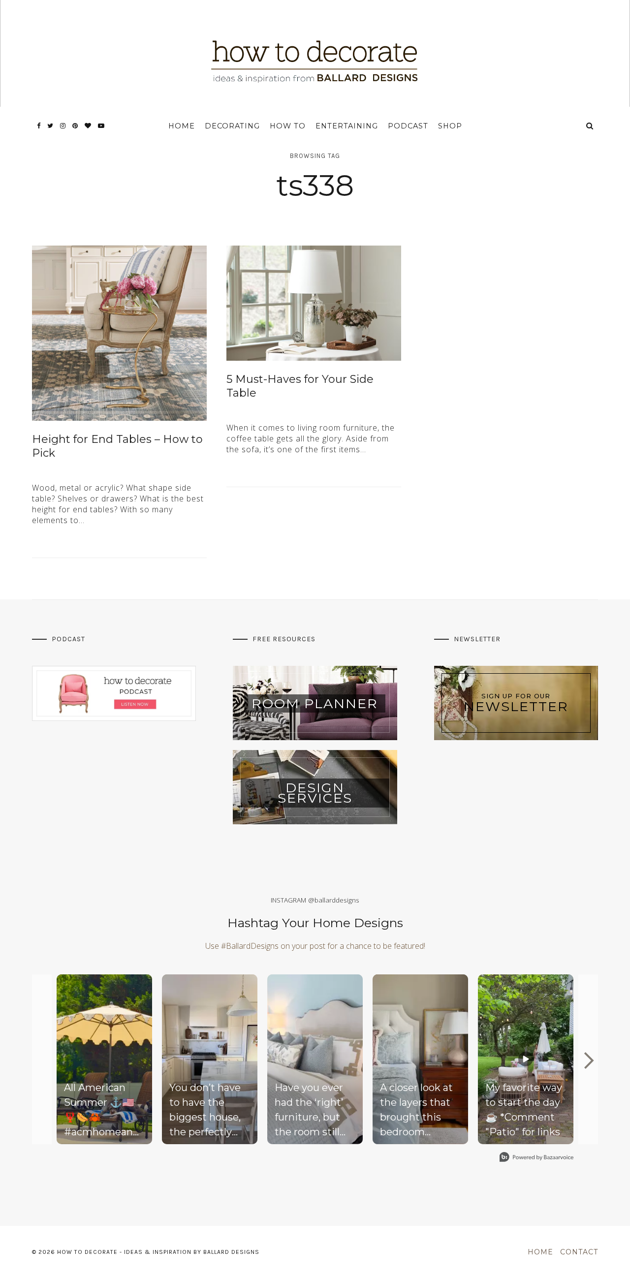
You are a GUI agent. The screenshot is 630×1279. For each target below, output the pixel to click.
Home (181, 126)
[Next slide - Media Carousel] (588, 1060)
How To (288, 126)
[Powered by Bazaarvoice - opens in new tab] (536, 1158)
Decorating (232, 126)
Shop (450, 126)
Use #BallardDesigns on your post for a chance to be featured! (315, 945)
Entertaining (346, 126)
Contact (579, 1252)
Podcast (408, 126)
